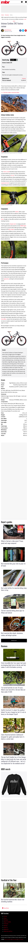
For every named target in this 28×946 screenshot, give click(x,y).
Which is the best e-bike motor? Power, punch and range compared (12, 542)
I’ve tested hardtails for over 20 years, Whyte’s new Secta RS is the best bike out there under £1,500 (13, 689)
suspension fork (5, 183)
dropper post (13, 224)
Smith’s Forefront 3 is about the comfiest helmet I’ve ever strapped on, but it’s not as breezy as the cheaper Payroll (13, 712)
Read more (14, 640)
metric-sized (6, 171)
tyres (2, 219)
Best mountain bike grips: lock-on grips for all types (13, 564)
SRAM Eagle (23, 225)
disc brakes (11, 229)
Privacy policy (14, 939)
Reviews (7, 15)
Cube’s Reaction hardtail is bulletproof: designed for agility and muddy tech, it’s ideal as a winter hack (12, 736)
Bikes (11, 15)
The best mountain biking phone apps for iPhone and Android (12, 611)
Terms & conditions (7, 939)
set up (12, 175)
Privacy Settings (20, 939)
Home (2, 15)
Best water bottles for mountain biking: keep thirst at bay (14, 589)
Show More (6, 908)
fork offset (3, 319)
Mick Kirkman (8, 30)
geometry (6, 279)
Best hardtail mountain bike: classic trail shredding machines (12, 900)
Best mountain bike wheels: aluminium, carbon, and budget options (12, 634)
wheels (17, 211)
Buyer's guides (6, 522)
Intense (24, 78)
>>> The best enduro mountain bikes (10, 92)
